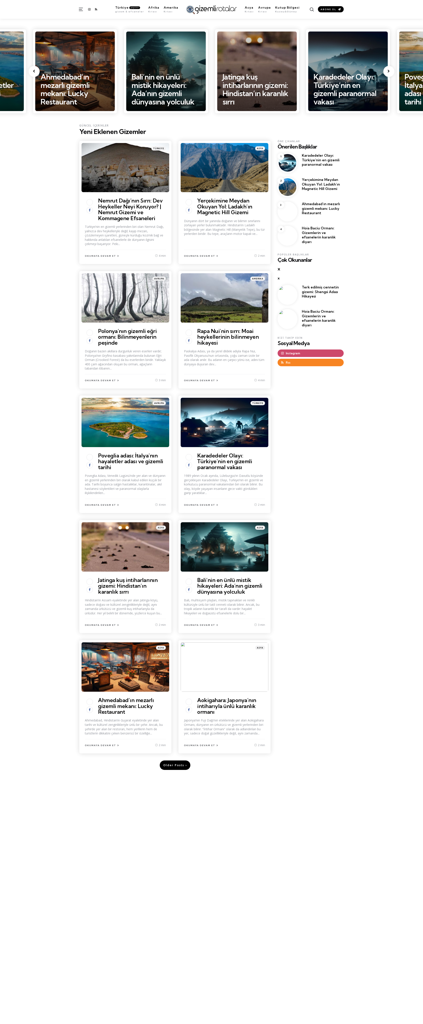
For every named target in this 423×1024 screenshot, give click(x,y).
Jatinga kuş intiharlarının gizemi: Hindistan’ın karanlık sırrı (164, 89)
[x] (89, 202)
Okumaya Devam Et (100, 256)
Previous (34, 71)
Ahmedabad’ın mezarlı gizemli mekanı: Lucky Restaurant (126, 706)
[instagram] (89, 9)
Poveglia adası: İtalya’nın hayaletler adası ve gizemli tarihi (346, 89)
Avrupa (159, 278)
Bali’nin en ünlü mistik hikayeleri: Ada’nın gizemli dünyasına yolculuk (72, 89)
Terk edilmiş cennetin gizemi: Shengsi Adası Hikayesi (320, 291)
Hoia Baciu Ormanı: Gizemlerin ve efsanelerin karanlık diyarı (319, 235)
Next (388, 71)
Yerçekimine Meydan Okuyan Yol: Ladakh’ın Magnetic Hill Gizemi (224, 206)
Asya (260, 148)
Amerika (257, 278)
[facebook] (89, 210)
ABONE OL (328, 9)
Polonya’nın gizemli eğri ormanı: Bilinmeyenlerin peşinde (127, 337)
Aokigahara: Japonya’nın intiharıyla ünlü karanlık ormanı (226, 706)
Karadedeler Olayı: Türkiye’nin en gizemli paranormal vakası (254, 89)
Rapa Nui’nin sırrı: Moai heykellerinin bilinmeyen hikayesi (228, 337)
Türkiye (158, 148)
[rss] (96, 9)
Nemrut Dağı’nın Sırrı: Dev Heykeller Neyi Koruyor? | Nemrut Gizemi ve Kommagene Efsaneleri (130, 209)
